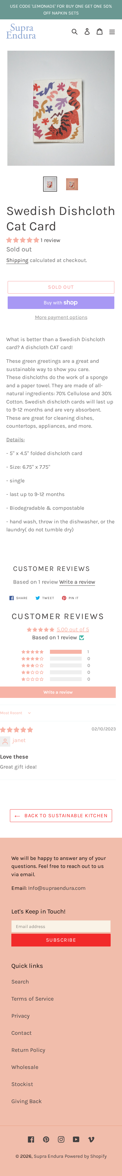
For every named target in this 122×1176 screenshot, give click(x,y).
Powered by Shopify (86, 1156)
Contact (21, 1033)
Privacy (20, 1016)
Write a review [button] (58, 692)
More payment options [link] (61, 317)
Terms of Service (32, 998)
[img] (16, 730)
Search (20, 981)
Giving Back (26, 1101)
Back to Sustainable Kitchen (65, 815)
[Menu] (112, 31)
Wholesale (24, 1067)
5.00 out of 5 (73, 629)
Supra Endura (48, 1156)
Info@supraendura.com (57, 888)
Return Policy (28, 1050)
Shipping (17, 260)
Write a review (77, 582)
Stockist (22, 1084)
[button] (23, 240)
